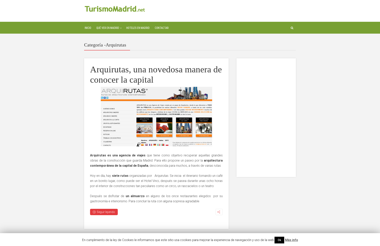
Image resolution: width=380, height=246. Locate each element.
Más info (291, 240)
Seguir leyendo (106, 212)
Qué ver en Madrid (107, 27)
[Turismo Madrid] (115, 8)
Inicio (88, 27)
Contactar (162, 27)
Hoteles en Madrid (138, 27)
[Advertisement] (266, 117)
